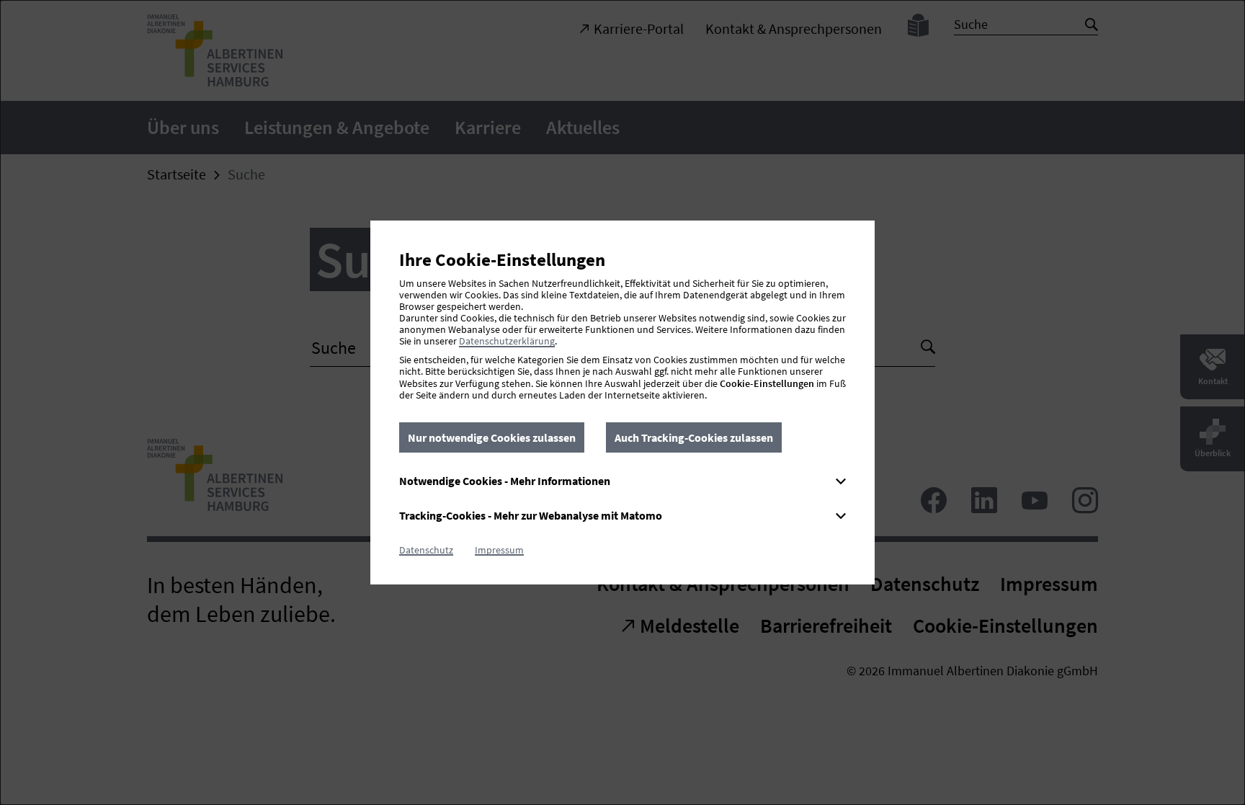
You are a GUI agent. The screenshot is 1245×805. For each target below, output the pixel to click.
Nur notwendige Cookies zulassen (492, 437)
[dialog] (622, 402)
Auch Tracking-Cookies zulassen (694, 437)
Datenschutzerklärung (507, 340)
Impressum (499, 550)
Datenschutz (426, 550)
